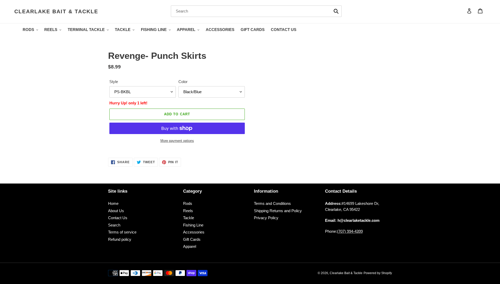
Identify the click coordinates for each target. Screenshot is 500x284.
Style (113, 81)
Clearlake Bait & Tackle (56, 11)
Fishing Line (193, 225)
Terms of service (122, 232)
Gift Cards (192, 239)
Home (113, 203)
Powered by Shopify (378, 273)
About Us (116, 211)
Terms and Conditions (272, 203)
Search (114, 225)
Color (183, 81)
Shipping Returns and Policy (278, 211)
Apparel (189, 246)
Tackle (188, 218)
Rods (187, 203)
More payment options (177, 141)
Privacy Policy (266, 218)
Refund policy (119, 239)
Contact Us (117, 218)
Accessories (193, 232)
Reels (188, 211)
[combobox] (256, 11)
